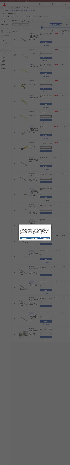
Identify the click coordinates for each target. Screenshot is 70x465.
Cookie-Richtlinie (34, 234)
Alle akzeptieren (45, 238)
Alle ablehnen (25, 238)
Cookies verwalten (35, 238)
